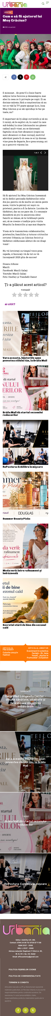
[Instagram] (25, 1010)
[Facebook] (14, 77)
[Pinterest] (26, 77)
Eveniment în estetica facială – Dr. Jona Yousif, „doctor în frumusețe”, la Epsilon (37, 654)
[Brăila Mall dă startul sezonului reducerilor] (25, 387)
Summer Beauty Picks (16, 518)
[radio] (14, 295)
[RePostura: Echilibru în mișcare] (25, 442)
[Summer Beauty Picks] (25, 494)
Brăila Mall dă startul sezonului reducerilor (23, 414)
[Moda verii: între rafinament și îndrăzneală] (25, 546)
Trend (25, 817)
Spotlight (25, 754)
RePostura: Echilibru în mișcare (23, 466)
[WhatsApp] (32, 77)
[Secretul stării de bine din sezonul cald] (25, 600)
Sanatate (25, 691)
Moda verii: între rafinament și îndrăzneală (22, 572)
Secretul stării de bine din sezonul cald (24, 626)
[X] (20, 77)
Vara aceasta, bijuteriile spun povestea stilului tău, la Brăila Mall (25, 359)
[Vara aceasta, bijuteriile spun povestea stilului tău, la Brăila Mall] (25, 333)
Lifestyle (7, 12)
